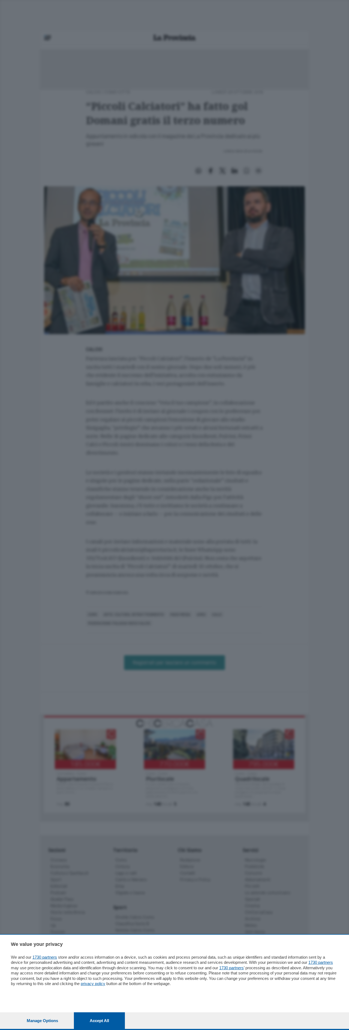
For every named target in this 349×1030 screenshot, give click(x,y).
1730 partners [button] (44, 957)
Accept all (99, 1020)
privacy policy (93, 983)
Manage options (42, 1020)
